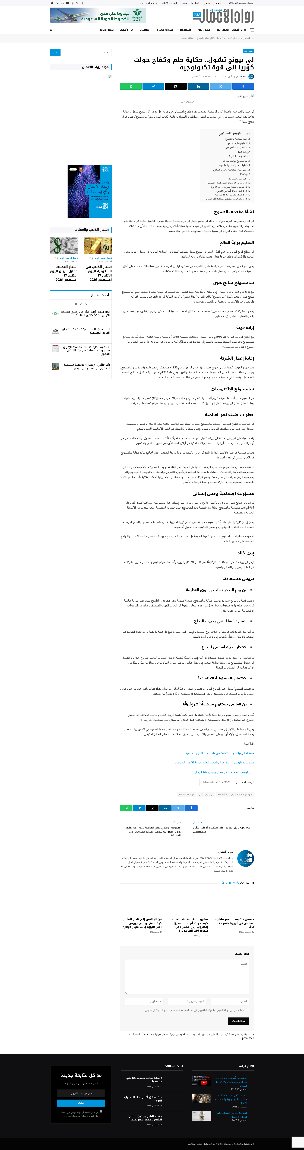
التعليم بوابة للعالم (238, 143)
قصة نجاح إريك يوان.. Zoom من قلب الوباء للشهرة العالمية (220, 753)
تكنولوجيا (185, 29)
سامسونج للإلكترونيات (235, 161)
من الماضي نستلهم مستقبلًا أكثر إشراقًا (225, 199)
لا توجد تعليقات (209, 77)
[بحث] (51, 30)
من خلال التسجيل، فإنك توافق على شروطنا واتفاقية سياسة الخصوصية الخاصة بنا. (79, 1114)
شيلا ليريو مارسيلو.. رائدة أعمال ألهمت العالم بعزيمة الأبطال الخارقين (214, 762)
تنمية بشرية (107, 29)
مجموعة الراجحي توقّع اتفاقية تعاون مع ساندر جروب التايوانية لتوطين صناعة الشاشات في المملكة (153, 831)
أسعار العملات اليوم (68, 258)
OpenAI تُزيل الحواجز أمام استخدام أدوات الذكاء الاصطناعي (221, 829)
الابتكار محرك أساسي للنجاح (230, 191)
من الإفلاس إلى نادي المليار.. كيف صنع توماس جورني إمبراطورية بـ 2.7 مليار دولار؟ (142, 923)
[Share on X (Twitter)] (221, 86)
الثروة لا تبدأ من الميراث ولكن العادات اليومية (231, 1115)
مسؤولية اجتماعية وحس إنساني (230, 170)
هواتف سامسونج (186, 794)
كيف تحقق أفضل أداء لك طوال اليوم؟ (143, 1099)
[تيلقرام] (153, 86)
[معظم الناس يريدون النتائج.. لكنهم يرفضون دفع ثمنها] (174, 1121)
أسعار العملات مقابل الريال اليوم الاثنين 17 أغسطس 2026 (64, 273)
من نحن (207, 3)
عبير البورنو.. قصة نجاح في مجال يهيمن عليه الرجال (224, 772)
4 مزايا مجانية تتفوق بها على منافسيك (144, 1079)
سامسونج (222, 794)
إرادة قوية (243, 152)
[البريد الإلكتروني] (266, 147)
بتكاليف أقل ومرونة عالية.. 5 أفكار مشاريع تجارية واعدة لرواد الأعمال (231, 1099)
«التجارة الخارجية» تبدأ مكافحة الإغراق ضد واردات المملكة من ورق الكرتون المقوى (86, 350)
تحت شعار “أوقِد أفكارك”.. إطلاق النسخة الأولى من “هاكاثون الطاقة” (85, 313)
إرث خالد (243, 174)
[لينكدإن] (198, 86)
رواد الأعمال (239, 29)
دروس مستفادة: (237, 179)
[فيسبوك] (266, 120)
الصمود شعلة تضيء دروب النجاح (228, 187)
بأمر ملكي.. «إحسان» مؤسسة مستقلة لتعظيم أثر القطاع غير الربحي (87, 366)
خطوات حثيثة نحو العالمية (233, 165)
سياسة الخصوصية (148, 3)
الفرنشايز (145, 29)
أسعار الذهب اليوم (103, 258)
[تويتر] (266, 129)
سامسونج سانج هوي (236, 148)
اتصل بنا (195, 3)
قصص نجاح (203, 29)
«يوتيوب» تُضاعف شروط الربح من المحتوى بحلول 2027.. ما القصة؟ (231, 1082)
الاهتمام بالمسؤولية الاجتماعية (230, 195)
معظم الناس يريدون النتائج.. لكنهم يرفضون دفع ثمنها (145, 1118)
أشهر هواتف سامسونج (241, 794)
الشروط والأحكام (169, 3)
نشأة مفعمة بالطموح (236, 139)
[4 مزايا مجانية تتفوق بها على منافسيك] (174, 1083)
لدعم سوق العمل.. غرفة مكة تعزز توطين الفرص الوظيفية (85, 331)
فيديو (184, 3)
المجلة (218, 3)
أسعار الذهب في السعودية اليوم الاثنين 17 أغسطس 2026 (99, 273)
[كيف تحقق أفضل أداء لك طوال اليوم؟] (174, 1102)
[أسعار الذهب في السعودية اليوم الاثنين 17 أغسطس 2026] (98, 245)
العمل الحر (223, 29)
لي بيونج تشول (206, 794)
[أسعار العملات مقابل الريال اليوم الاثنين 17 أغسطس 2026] (64, 245)
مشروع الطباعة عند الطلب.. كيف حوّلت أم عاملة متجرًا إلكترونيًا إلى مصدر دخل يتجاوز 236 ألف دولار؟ (189, 925)
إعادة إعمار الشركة (238, 157)
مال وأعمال (126, 29)
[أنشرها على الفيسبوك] (243, 86)
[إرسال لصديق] (176, 86)
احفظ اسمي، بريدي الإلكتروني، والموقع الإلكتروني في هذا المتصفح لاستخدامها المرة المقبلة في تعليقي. (194, 1010)
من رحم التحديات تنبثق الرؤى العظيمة (226, 183)
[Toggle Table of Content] (246, 134)
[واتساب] (131, 86)
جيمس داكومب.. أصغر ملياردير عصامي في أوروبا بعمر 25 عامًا (233, 923)
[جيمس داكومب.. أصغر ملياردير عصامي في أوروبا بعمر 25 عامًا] (233, 902)
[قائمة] (252, 30)
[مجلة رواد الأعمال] (223, 16)
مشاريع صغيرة (165, 29)
